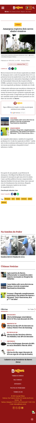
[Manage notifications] (32, 419)
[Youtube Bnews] (22, 408)
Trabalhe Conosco (18, 376)
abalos (30, 199)
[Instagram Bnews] (19, 408)
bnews (18, 199)
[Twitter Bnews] (16, 408)
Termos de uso (18, 392)
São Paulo (28, 11)
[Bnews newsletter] (18, 64)
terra (13, 199)
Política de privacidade (17, 388)
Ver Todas (31, 309)
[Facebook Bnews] (13, 408)
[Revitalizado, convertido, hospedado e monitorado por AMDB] (33, 412)
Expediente (17, 384)
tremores (24, 199)
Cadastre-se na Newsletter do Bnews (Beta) (18, 360)
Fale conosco (17, 380)
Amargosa (7, 199)
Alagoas (23, 11)
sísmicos (4, 202)
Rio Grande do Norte (14, 11)
